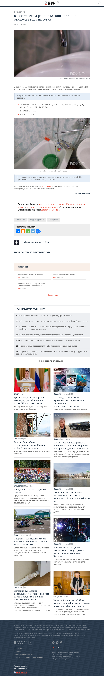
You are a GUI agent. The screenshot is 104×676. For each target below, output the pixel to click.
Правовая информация (23, 654)
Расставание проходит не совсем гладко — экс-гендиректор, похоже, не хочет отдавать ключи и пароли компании (72, 607)
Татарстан (53, 219)
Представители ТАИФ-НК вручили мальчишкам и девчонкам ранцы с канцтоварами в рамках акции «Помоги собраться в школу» (31, 496)
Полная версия (20, 666)
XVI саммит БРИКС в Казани (30, 275)
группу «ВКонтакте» (67, 204)
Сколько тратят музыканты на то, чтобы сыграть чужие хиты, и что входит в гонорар (71, 555)
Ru (54, 647)
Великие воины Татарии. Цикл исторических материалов (31, 285)
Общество (19, 12)
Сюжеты (23, 266)
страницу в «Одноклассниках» (42, 207)
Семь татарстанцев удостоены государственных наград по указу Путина (50, 335)
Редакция (18, 648)
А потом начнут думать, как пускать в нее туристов (32, 448)
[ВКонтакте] (18, 231)
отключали (46, 186)
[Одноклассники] (23, 231)
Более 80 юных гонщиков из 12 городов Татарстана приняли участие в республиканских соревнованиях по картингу (31, 546)
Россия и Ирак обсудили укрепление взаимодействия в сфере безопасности (52, 321)
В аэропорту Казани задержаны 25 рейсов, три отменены (44, 315)
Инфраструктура (36, 219)
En (58, 647)
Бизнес (57, 439)
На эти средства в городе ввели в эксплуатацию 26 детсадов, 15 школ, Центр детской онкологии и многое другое (72, 502)
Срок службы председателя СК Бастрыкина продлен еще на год (46, 346)
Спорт (16, 394)
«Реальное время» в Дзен (36, 242)
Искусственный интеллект (64, 275)
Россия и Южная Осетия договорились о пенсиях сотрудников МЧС (48, 340)
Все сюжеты (53, 295)
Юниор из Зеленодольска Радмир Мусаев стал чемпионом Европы (32, 403)
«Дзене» (55, 209)
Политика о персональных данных (29, 657)
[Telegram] (33, 231)
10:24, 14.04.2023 (20, 25)
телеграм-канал (47, 204)
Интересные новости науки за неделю (70, 403)
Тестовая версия (21, 668)
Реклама (17, 651)
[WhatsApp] (28, 231)
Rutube (44, 209)
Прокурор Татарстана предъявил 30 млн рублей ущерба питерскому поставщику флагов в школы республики (71, 449)
